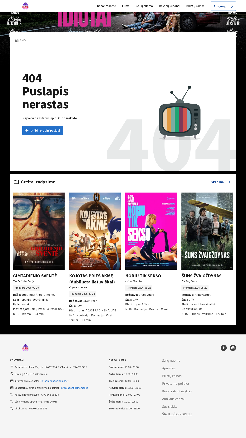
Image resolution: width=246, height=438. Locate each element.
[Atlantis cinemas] (26, 6)
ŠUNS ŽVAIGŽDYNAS (201, 276)
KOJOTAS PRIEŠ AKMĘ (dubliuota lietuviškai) (92, 279)
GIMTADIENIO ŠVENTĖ (35, 276)
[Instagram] (233, 348)
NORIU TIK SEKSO (143, 276)
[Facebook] (224, 348)
